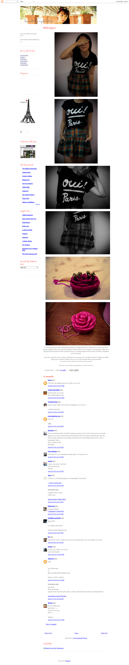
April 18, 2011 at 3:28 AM (55, 426)
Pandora (25, 233)
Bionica (50, 603)
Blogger (68, 661)
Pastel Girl (25, 191)
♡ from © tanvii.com (54, 483)
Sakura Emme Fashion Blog (57, 499)
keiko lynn (25, 226)
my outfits (63, 370)
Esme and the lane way (29, 219)
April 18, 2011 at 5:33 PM (55, 502)
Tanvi (49, 475)
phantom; (25, 237)
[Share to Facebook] (76, 370)
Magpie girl (25, 180)
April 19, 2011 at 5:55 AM (55, 599)
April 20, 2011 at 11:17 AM (56, 620)
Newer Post (48, 633)
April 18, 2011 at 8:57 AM (55, 485)
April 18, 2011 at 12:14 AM (56, 386)
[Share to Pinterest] (78, 370)
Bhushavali (51, 506)
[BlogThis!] (72, 370)
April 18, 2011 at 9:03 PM (55, 533)
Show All (38, 204)
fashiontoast (26, 222)
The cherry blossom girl (29, 254)
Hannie (50, 546)
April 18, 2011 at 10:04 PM (56, 554)
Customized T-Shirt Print (56, 511)
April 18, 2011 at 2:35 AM (55, 412)
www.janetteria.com (54, 416)
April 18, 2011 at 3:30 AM (55, 447)
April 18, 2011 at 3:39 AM (55, 457)
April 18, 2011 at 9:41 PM (55, 542)
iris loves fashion (27, 183)
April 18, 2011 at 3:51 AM (55, 471)
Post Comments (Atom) (80, 638)
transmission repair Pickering (57, 596)
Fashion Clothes (27, 176)
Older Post (104, 633)
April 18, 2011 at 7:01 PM (55, 514)
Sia (49, 537)
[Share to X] (74, 370)
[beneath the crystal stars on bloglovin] (27, 122)
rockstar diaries (27, 241)
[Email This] (70, 370)
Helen (49, 380)
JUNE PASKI (26, 187)
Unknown (51, 558)
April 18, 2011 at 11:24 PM (56, 580)
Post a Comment (51, 624)
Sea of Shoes (26, 245)
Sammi (50, 461)
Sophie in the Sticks (54, 390)
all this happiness (27, 215)
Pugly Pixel (25, 198)
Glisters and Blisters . (28, 202)
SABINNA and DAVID (54, 518)
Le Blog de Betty (27, 230)
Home (76, 633)
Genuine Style (26, 172)
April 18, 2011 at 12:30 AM (56, 398)
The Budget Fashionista (29, 168)
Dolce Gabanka (52, 451)
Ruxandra (51, 430)
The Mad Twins (52, 402)
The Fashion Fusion (28, 195)
